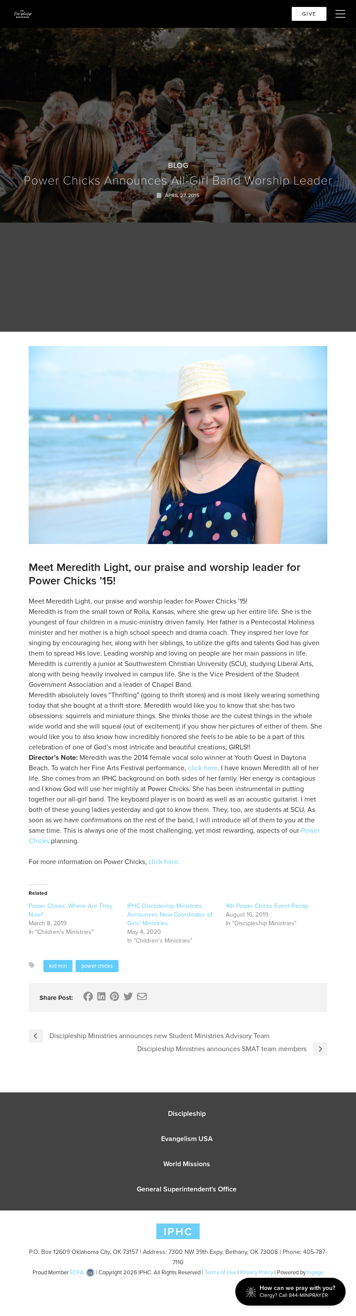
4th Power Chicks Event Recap (267, 905)
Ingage (315, 1272)
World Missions (186, 1164)
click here (202, 768)
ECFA (77, 1272)
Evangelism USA (187, 1139)
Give (309, 14)
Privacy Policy (256, 1272)
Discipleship (187, 1113)
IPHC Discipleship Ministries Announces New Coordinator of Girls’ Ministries (169, 914)
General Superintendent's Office (187, 1189)
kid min (58, 966)
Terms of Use (220, 1272)
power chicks (97, 966)
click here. (164, 862)
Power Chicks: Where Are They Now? (70, 910)
